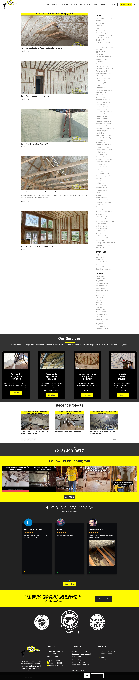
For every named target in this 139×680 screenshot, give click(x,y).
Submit (98, 207)
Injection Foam (101, 92)
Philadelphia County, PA (104, 150)
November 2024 (102, 286)
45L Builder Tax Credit (104, 19)
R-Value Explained (102, 173)
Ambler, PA (100, 23)
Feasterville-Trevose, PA (104, 69)
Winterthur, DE (101, 233)
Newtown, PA (101, 142)
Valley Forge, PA (102, 216)
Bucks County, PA (102, 33)
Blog (97, 28)
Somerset (81, 667)
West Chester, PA (102, 224)
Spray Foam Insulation (104, 269)
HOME (98, 85)
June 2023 (100, 305)
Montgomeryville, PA (103, 131)
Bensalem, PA (101, 26)
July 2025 (99, 281)
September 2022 (102, 319)
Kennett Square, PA (103, 100)
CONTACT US (101, 52)
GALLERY (99, 76)
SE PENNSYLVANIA (103, 188)
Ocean (74, 667)
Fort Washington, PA (103, 73)
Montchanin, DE (102, 126)
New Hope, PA (101, 140)
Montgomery (85, 654)
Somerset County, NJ (103, 197)
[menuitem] (47, 4)
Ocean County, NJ (102, 147)
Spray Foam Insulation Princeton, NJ (35, 96)
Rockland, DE (101, 185)
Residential (100, 267)
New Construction (102, 262)
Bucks (78, 651)
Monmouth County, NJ (104, 123)
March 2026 (100, 276)
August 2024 (100, 293)
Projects (99, 169)
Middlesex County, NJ (103, 121)
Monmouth (85, 665)
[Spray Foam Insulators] (10, 4)
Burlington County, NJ (104, 35)
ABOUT (98, 21)
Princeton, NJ (101, 164)
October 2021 (100, 326)
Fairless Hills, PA (102, 66)
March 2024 (100, 302)
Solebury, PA (100, 195)
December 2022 (102, 314)
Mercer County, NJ (102, 119)
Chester (84, 651)
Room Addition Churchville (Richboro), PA (37, 246)
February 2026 (101, 278)
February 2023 (101, 309)
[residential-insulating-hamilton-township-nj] (54, 29)
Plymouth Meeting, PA (104, 159)
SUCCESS (99, 209)
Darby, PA (99, 54)
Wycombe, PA (101, 236)
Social (98, 193)
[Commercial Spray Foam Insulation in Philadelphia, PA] (104, 420)
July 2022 (99, 324)
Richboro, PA (100, 183)
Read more (25, 51)
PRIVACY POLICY (102, 166)
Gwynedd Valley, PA (103, 78)
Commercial (100, 257)
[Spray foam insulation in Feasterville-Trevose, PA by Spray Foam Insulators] (54, 173)
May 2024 (99, 298)
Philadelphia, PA (102, 152)
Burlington (79, 660)
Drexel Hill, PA (101, 61)
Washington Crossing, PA (105, 221)
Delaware (31, 668)
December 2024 (102, 283)
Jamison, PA (100, 97)
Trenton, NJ (100, 214)
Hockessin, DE (101, 83)
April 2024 (99, 300)
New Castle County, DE (104, 135)
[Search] (134, 4)
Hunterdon (76, 662)
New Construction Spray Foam (107, 138)
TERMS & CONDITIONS (104, 212)
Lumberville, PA (101, 116)
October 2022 (101, 317)
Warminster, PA (101, 219)
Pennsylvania (34, 671)
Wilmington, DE (102, 228)
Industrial (99, 259)
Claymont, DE (101, 45)
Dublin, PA (100, 64)
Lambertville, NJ (102, 107)
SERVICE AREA (101, 190)
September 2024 (102, 290)
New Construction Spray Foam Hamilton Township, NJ (41, 48)
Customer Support (56, 665)
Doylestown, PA (101, 59)
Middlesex (76, 665)
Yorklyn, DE (100, 247)
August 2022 (100, 321)
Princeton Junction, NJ (104, 162)
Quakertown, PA (102, 171)
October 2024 (101, 288)
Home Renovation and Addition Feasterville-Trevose (41, 192)
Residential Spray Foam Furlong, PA (68, 431)
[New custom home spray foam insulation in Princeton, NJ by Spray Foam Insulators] (54, 77)
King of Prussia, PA (103, 102)
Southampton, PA (102, 200)
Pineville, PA (100, 157)
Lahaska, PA (100, 104)
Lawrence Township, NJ (104, 111)
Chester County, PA (103, 42)
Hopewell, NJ (100, 88)
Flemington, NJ (101, 71)
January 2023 (101, 312)
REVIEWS (99, 181)
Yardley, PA (100, 240)
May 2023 (99, 307)
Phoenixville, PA (102, 154)
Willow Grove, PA (102, 226)
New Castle (80, 670)
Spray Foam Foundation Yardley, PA (34, 144)
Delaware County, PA (103, 57)
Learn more (97, 676)
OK (87, 676)
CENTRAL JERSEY (102, 38)
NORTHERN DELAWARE (105, 145)
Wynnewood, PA (102, 238)
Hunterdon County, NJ (104, 90)
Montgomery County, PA (105, 128)
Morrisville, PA (101, 133)
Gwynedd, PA (101, 80)
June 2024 (100, 295)
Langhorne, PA (101, 109)
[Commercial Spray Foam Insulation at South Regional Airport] (35, 420)
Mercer (84, 662)
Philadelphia (77, 656)
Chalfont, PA (100, 40)
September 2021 (102, 329)
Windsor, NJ (100, 231)
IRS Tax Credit (101, 95)
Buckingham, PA (102, 30)
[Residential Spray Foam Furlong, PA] (69, 420)
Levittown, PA (101, 114)
